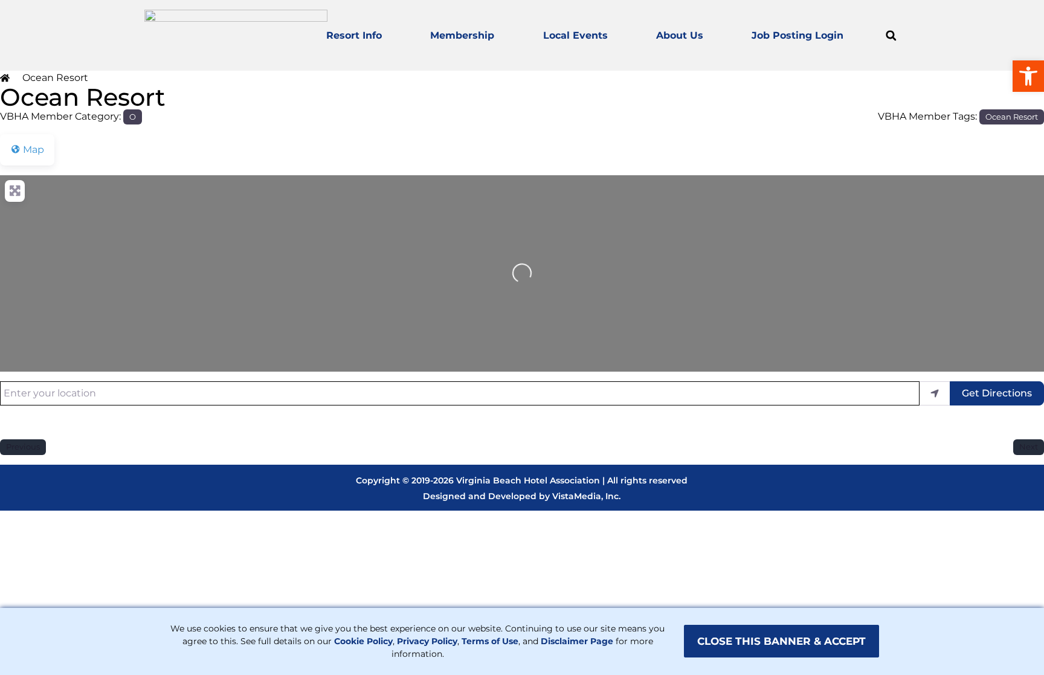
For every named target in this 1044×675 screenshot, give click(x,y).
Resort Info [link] (354, 35)
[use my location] (934, 393)
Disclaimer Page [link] (577, 641)
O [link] (132, 116)
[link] (1028, 76)
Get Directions (997, 393)
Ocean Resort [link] (1011, 116)
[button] (890, 35)
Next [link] (1028, 446)
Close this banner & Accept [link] (781, 641)
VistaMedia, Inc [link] (585, 496)
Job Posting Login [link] (797, 35)
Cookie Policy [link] (363, 641)
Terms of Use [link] (490, 641)
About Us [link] (679, 35)
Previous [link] (23, 446)
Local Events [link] (575, 35)
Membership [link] (462, 35)
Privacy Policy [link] (427, 641)
